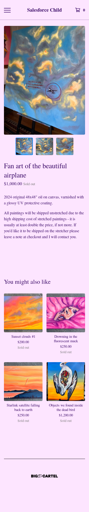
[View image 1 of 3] (24, 146)
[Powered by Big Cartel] (44, 476)
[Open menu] (7, 10)
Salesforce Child (44, 9)
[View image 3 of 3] (64, 146)
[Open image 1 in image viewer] (44, 80)
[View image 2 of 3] (44, 146)
